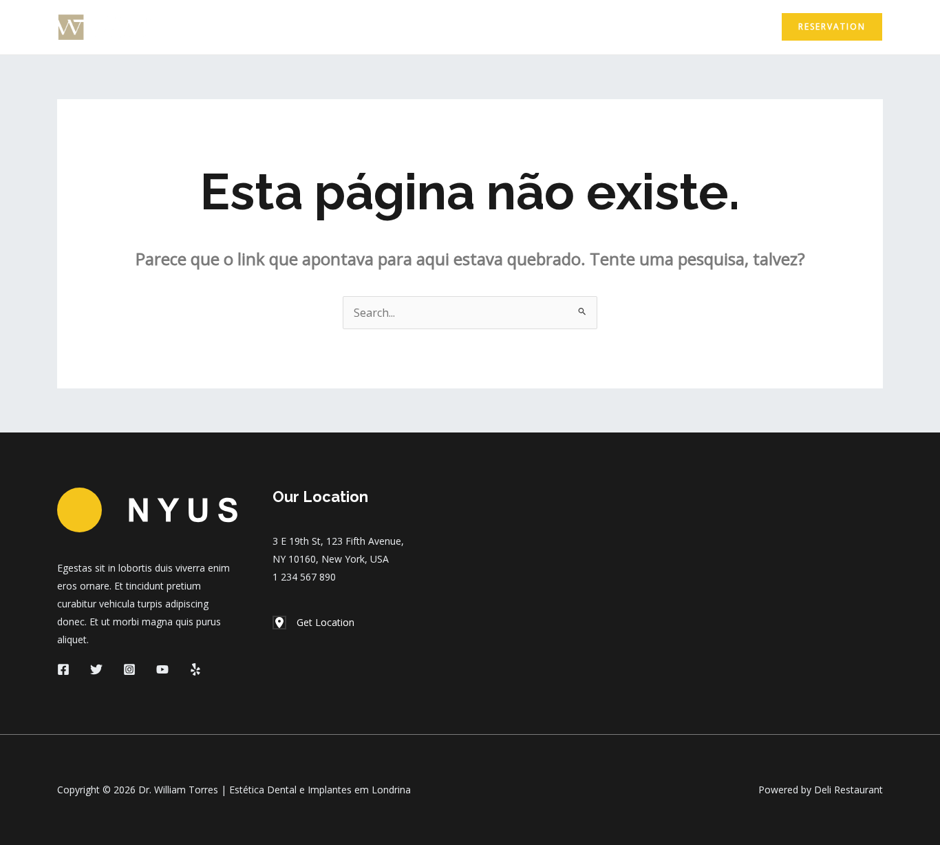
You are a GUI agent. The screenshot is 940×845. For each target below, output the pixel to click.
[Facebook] (63, 669)
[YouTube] (162, 669)
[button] (832, 26)
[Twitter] (96, 669)
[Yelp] (195, 669)
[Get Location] (313, 623)
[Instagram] (129, 669)
